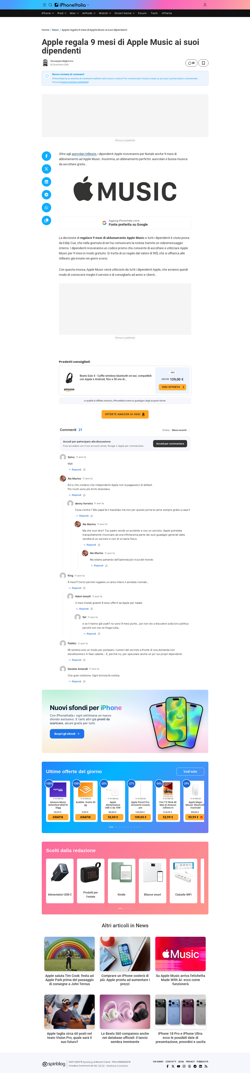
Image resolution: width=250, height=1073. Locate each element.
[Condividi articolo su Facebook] (46, 156)
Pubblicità (202, 1061)
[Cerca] (50, 5)
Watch (103, 13)
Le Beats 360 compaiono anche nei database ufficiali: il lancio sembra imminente (125, 1037)
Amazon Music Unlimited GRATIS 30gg (58, 805)
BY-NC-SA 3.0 (97, 1065)
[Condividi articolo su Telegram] (46, 194)
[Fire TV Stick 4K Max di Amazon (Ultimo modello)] (168, 789)
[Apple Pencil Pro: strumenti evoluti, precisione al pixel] (140, 789)
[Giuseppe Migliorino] (45, 63)
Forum (142, 13)
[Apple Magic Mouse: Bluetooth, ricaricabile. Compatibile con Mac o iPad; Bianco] (195, 789)
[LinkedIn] (200, 1066)
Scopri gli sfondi (64, 733)
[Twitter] (173, 1066)
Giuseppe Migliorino (61, 61)
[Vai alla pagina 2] (115, 827)
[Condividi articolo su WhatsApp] (46, 207)
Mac (73, 13)
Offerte (167, 13)
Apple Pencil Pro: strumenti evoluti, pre (140, 805)
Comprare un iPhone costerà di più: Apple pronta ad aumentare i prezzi (125, 980)
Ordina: (166, 430)
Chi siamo (158, 1061)
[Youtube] (178, 1066)
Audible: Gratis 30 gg (85, 803)
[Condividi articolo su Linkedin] (46, 182)
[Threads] (189, 1066)
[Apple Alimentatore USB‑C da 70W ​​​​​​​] (113, 789)
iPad (60, 13)
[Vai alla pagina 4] (122, 827)
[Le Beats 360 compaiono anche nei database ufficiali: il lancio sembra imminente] (125, 1012)
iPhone (46, 13)
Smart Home (123, 13)
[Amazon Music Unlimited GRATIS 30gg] (58, 789)
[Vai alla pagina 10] (140, 827)
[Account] (205, 4)
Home (45, 30)
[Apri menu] (88, 5)
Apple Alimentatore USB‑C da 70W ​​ (113, 805)
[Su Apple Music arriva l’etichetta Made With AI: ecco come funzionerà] (180, 954)
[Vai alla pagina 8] (134, 827)
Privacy (190, 1061)
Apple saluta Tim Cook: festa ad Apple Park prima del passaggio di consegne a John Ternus (69, 980)
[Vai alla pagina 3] (119, 827)
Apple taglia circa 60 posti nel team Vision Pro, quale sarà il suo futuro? (69, 1037)
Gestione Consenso (117, 1065)
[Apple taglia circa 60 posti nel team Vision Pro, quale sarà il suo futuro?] (69, 1012)
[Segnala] (84, 469)
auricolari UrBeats (84, 154)
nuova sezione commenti (74, 82)
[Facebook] (167, 1066)
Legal (181, 1061)
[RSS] (206, 1066)
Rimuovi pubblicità (125, 140)
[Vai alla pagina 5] (125, 827)
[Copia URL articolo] (46, 220)
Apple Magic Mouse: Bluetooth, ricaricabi (195, 805)
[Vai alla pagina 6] (128, 827)
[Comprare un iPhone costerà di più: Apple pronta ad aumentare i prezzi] (125, 954)
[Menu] (45, 5)
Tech (154, 13)
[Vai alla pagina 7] (131, 827)
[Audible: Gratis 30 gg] (85, 789)
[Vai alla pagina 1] (111, 827)
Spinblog (88, 1061)
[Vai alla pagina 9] (137, 827)
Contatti (170, 1061)
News (55, 30)
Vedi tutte (190, 771)
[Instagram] (184, 1066)
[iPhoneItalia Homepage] (70, 5)
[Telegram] (195, 1066)
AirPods (87, 13)
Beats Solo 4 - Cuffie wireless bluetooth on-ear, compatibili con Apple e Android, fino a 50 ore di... (116, 377)
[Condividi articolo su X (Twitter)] (46, 169)
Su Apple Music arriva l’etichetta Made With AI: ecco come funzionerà (180, 980)
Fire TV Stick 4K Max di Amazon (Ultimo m (168, 805)
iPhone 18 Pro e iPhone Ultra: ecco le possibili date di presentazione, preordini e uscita (180, 1037)
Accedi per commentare (170, 443)
